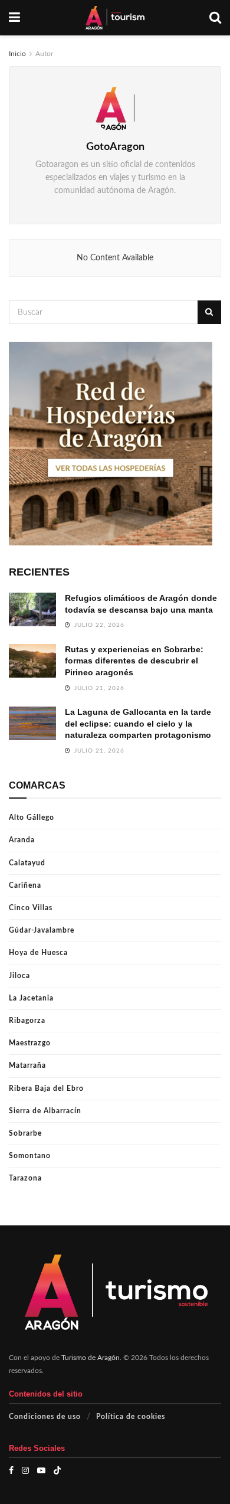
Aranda (22, 839)
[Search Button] (215, 17)
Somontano (30, 1155)
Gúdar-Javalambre (41, 930)
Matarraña (27, 1065)
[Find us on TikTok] (57, 1470)
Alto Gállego (31, 817)
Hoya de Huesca (38, 952)
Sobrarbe (25, 1133)
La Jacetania (31, 998)
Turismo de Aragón (90, 1357)
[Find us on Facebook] (11, 1470)
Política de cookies (130, 1416)
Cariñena (25, 885)
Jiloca (19, 975)
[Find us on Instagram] (25, 1470)
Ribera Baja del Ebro (46, 1088)
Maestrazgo (30, 1043)
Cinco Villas (30, 907)
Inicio (17, 53)
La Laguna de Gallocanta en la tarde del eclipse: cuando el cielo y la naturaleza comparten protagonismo (138, 723)
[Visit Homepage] (115, 18)
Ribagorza (27, 1020)
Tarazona (25, 1178)
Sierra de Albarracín (45, 1110)
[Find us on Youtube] (41, 1470)
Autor (44, 53)
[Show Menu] (14, 17)
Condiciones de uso (45, 1416)
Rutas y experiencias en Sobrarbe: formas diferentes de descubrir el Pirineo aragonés (134, 661)
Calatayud (27, 863)
